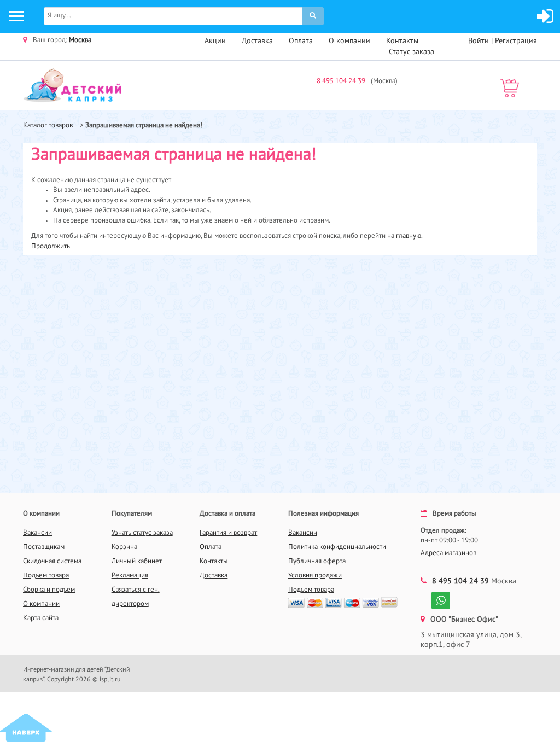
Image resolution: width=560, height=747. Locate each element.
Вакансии (37, 532)
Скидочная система (52, 561)
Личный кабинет (137, 561)
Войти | (481, 41)
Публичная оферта (317, 561)
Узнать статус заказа (142, 532)
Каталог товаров (48, 125)
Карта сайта (41, 618)
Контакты (402, 41)
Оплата (301, 41)
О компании (349, 41)
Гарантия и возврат (228, 532)
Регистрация (516, 41)
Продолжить (50, 246)
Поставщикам (44, 547)
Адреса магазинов (448, 553)
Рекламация (130, 575)
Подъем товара (46, 575)
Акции (215, 41)
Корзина (124, 547)
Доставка (257, 41)
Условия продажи (315, 575)
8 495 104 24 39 (341, 81)
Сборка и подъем (49, 589)
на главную (404, 236)
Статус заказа (411, 52)
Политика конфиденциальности (337, 547)
